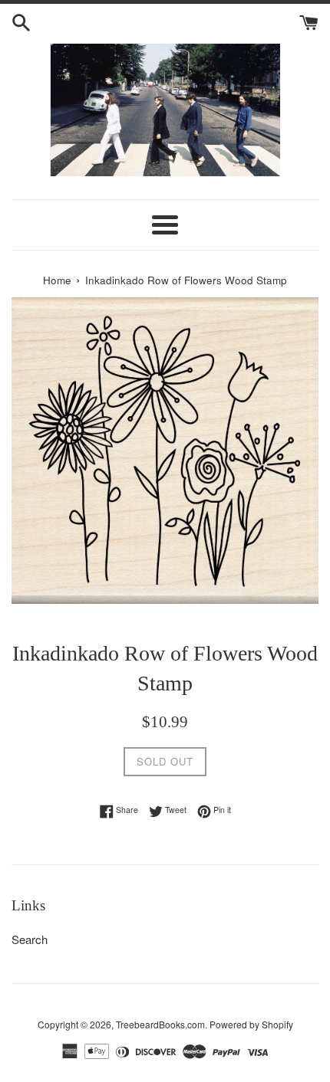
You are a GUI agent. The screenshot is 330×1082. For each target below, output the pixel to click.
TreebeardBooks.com (160, 1024)
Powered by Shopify (251, 1024)
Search (30, 939)
